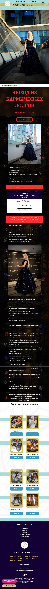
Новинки (24, 532)
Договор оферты (24, 568)
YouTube (12, 560)
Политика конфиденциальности (24, 570)
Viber (26, 558)
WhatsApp (27, 556)
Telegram (34, 558)
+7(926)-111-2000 (20, 1)
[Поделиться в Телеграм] (10, 85)
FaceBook (20, 560)
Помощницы (24, 528)
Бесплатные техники (24, 534)
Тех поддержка (24, 536)
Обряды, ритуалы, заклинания (18, 8)
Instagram (35, 556)
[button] (9, 585)
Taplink (19, 558)
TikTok (19, 556)
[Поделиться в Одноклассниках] (16, 85)
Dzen (11, 558)
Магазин (24, 530)
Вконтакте (13, 556)
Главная (7, 8)
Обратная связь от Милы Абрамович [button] (9, 581)
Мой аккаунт (24, 538)
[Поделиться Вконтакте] (14, 85)
